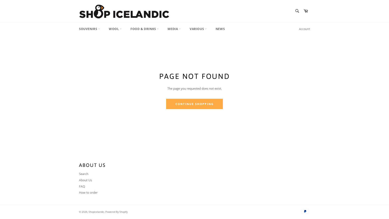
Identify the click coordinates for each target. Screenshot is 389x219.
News (220, 29)
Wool (114, 29)
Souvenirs (88, 29)
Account (304, 29)
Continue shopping (194, 104)
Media (173, 29)
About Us (85, 180)
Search (83, 174)
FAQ (82, 186)
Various (197, 29)
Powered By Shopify (116, 212)
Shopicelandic (96, 212)
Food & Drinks (143, 29)
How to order (88, 192)
